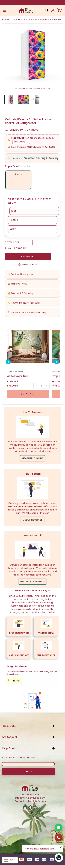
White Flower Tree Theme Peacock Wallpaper (18, 376)
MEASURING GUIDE (32, 458)
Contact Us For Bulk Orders (30, 801)
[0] (59, 10)
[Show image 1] (10, 99)
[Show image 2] (24, 99)
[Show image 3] (37, 99)
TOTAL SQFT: (12, 242)
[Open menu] (4, 10)
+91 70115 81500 (30, 794)
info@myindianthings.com (30, 797)
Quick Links (9, 726)
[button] (8, 361)
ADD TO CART (28, 256)
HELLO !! (14, 680)
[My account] (52, 10)
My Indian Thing (16, 371)
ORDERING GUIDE (32, 519)
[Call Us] (58, 837)
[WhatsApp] (58, 827)
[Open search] (46, 10)
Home (5, 19)
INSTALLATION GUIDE (32, 581)
